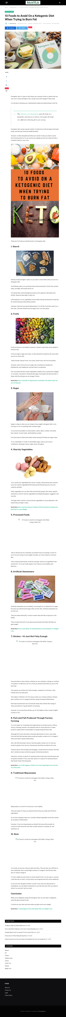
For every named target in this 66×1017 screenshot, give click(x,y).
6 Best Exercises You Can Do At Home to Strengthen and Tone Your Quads (24, 939)
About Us (7, 987)
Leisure (7, 960)
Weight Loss (8, 968)
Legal (6, 992)
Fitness (7, 955)
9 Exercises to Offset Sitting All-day (14, 935)
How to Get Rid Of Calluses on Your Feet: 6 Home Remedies (20, 929)
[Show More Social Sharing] (34, 28)
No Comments (47, 23)
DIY (6, 953)
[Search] (59, 2)
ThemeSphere (41, 1011)
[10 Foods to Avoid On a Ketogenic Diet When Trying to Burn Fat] (33, 50)
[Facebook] (6, 76)
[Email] (6, 90)
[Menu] (7, 2)
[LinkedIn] (6, 85)
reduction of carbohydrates (29, 114)
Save (31, 27)
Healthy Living (9, 11)
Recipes (7, 966)
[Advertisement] (37, 83)
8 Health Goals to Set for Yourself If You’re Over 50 (18, 932)
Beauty (7, 950)
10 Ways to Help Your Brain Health (14, 925)
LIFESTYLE (8, 963)
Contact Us (8, 990)
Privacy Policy (8, 995)
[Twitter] (6, 80)
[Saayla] (33, 2)
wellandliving (13, 23)
